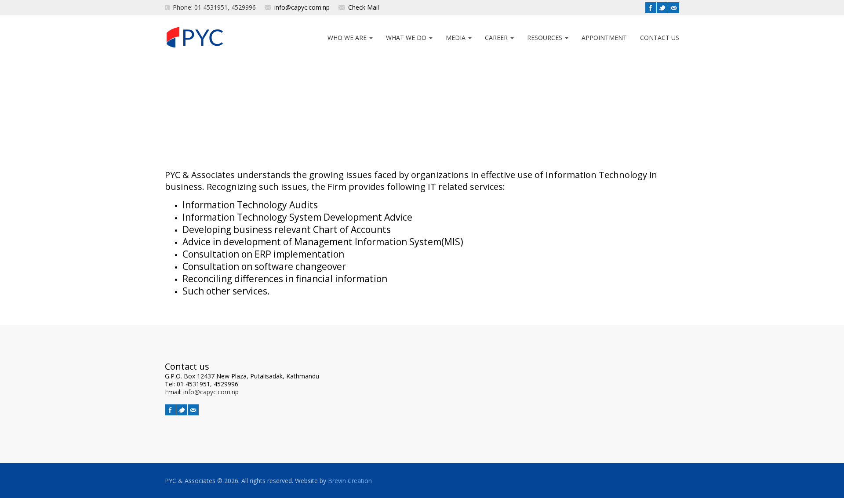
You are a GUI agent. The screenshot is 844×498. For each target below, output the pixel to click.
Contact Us (659, 37)
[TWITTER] (662, 7)
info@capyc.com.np (302, 7)
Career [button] (497, 37)
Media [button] (456, 37)
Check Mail (363, 7)
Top (819, 479)
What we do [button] (407, 37)
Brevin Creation (350, 480)
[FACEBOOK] (650, 7)
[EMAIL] (673, 7)
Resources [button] (545, 37)
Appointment (604, 37)
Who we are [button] (347, 37)
